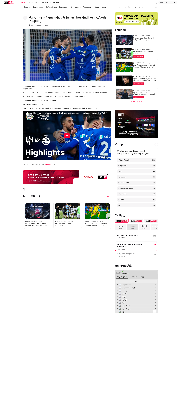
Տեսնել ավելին (136, 102)
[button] (175, 2)
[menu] (86, 2)
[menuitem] (23, 2)
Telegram (48, 165)
